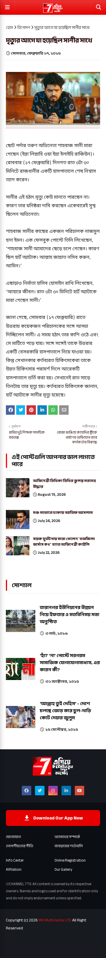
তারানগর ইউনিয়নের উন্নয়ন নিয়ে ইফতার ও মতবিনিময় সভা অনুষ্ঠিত (69, 614)
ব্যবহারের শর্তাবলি (68, 846)
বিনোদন (23, 28)
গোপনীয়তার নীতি (19, 846)
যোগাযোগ (13, 836)
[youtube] (79, 790)
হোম (9, 28)
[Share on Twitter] (20, 410)
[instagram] (53, 790)
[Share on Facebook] (10, 410)
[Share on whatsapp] (53, 410)
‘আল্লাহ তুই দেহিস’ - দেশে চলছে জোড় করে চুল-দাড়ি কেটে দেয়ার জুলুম (65, 710)
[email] (64, 410)
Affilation (13, 869)
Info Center (15, 860)
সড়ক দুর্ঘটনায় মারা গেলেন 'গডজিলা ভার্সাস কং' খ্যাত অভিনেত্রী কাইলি (64, 542)
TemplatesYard (48, 942)
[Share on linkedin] (42, 410)
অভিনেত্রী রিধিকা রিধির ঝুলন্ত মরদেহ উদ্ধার (64, 484)
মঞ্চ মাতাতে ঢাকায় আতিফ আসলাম (63, 513)
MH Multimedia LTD (55, 920)
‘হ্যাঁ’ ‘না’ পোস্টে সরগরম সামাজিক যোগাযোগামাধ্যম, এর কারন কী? (70, 662)
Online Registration (70, 860)
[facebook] (26, 790)
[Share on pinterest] (31, 410)
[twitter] (39, 790)
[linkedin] (66, 790)
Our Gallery (63, 869)
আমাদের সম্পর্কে (67, 836)
